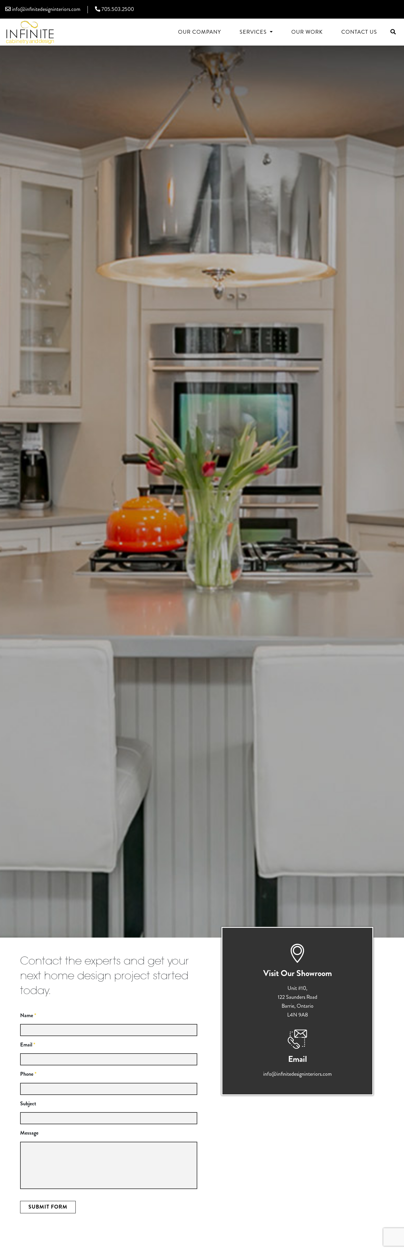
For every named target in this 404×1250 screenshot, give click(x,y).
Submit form (47, 1207)
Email (27, 1044)
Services (254, 32)
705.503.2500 (117, 9)
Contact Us (359, 32)
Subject (28, 1103)
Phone (28, 1074)
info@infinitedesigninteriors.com (45, 9)
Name (28, 1015)
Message (29, 1133)
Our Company (199, 32)
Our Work (307, 32)
